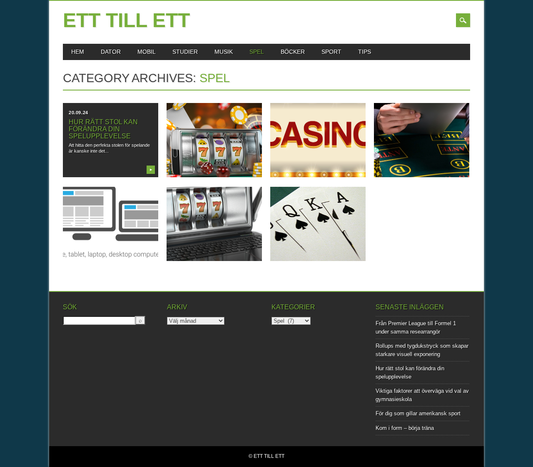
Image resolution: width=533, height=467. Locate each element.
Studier (185, 51)
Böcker (293, 51)
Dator (111, 51)
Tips (364, 51)
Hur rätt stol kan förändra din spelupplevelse (103, 129)
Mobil (146, 51)
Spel (256, 51)
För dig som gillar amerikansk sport (418, 413)
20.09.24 (78, 112)
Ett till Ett (126, 20)
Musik (223, 51)
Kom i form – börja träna (405, 428)
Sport (331, 51)
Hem (77, 51)
